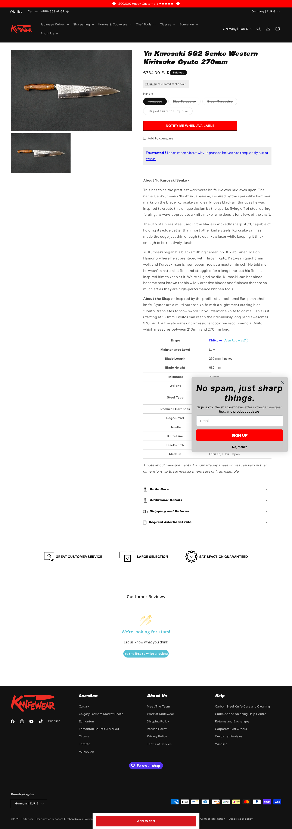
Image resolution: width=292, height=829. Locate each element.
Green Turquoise (222, 102)
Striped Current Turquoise (170, 112)
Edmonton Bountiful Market (99, 729)
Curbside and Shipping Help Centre (240, 714)
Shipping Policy (158, 721)
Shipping (151, 84)
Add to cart (146, 821)
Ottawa (84, 736)
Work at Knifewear (160, 714)
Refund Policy (157, 729)
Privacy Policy (157, 736)
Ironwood (157, 102)
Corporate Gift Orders (231, 729)
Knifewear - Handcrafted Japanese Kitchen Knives (52, 818)
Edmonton (86, 721)
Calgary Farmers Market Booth (101, 714)
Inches (227, 358)
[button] (54, 24)
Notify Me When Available (190, 126)
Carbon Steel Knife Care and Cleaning (242, 706)
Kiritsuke (215, 340)
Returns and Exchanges (232, 721)
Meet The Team (158, 706)
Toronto (84, 744)
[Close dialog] (282, 382)
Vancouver (86, 751)
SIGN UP (240, 435)
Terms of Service (159, 744)
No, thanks (239, 447)
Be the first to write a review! (146, 654)
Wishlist (221, 744)
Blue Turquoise (187, 102)
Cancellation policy (241, 818)
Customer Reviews (229, 736)
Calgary (84, 706)
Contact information (212, 818)
